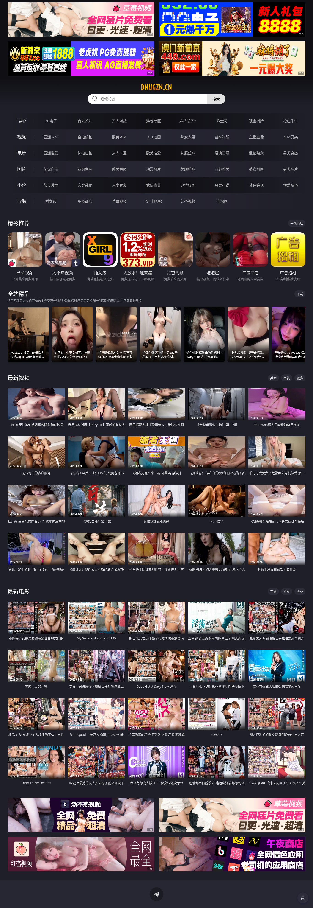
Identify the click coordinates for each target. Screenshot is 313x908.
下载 (300, 294)
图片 (21, 169)
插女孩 (50, 201)
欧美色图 (119, 169)
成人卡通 (119, 153)
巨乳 (286, 378)
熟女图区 (256, 169)
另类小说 (222, 185)
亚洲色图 (85, 169)
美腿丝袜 (188, 169)
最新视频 (19, 377)
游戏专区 (153, 120)
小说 (21, 185)
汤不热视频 (153, 201)
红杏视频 (188, 201)
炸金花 (222, 120)
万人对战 (119, 120)
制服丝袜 (188, 153)
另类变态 (290, 153)
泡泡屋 (222, 201)
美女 (273, 378)
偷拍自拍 (85, 153)
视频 (21, 137)
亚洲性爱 (51, 153)
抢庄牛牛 (290, 120)
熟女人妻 (188, 137)
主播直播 (256, 137)
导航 (21, 201)
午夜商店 (85, 201)
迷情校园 (188, 185)
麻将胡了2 (187, 120)
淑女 (286, 591)
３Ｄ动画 (153, 137)
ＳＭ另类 (290, 137)
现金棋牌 (256, 120)
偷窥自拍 (51, 169)
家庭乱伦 (85, 185)
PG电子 (51, 120)
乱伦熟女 (256, 153)
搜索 (216, 98)
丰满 (273, 591)
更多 (300, 378)
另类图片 (290, 169)
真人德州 (85, 120)
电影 (21, 153)
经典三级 (222, 153)
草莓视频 (119, 201)
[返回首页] (302, 897)
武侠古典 (153, 185)
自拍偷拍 (85, 137)
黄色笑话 (256, 185)
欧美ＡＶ (119, 137)
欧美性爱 (153, 153)
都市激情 (51, 185)
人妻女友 (119, 185)
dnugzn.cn (156, 87)
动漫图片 (153, 169)
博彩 (21, 121)
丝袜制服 (222, 137)
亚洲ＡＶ (51, 137)
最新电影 (19, 591)
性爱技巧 (290, 185)
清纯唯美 (222, 169)
